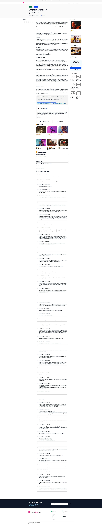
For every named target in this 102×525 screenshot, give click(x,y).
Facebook (64, 518)
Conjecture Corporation (37, 522)
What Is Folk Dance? (74, 45)
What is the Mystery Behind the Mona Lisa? (78, 80)
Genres (48, 134)
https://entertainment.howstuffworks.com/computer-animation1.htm (46, 102)
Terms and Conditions (34, 523)
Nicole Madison (34, 12)
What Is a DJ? (38, 148)
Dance (72, 43)
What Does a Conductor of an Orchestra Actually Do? (41, 136)
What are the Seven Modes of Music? (73, 97)
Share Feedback (61, 121)
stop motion (56, 30)
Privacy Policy (30, 523)
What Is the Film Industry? (63, 148)
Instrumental (38, 134)
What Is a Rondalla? (74, 57)
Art (52, 512)
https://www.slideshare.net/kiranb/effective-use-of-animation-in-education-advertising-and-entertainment (51, 103)
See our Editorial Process (45, 121)
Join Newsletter (76, 2)
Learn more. (63, 0)
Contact (64, 514)
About (64, 512)
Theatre (72, 30)
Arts (59, 147)
